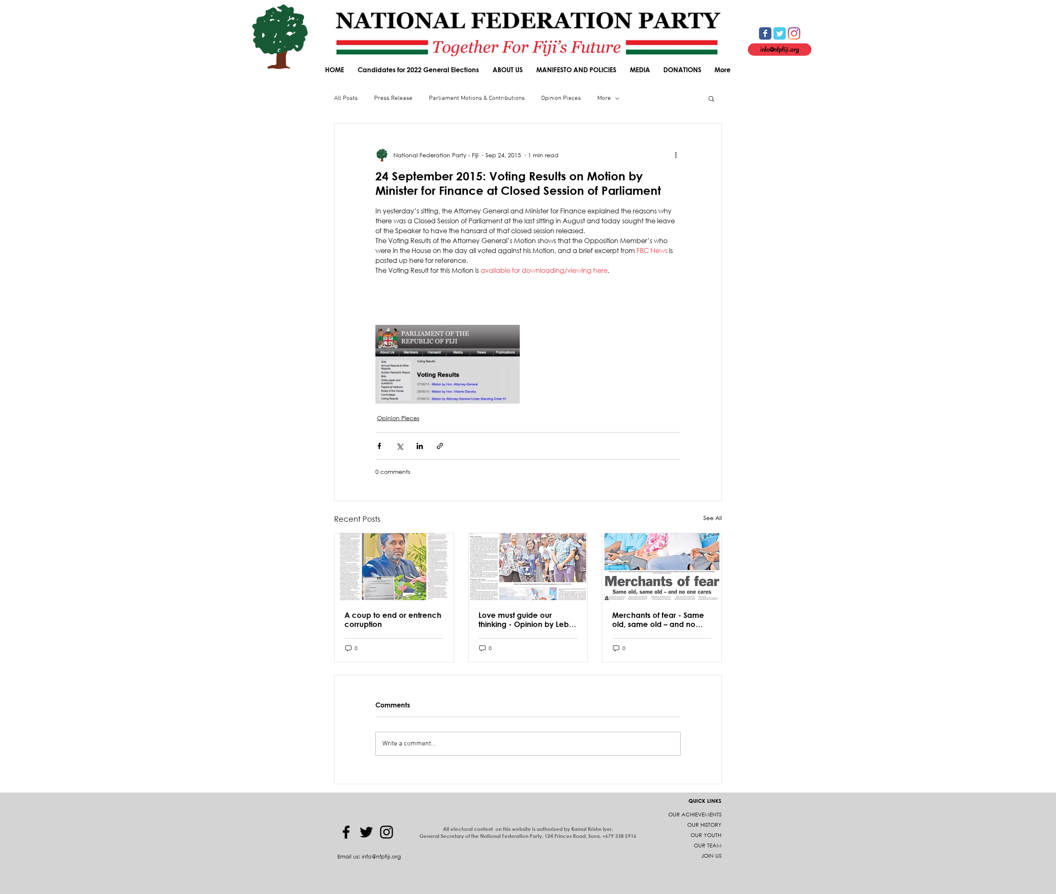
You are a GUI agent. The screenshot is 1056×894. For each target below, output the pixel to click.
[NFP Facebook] (765, 33)
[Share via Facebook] (379, 446)
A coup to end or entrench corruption (392, 619)
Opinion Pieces (561, 98)
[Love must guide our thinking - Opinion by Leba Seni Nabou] (528, 566)
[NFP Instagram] (794, 33)
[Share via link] (440, 446)
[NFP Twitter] (779, 33)
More (604, 98)
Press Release (393, 98)
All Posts (346, 98)
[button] (508, 69)
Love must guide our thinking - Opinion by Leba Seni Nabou (526, 619)
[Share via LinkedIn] (420, 446)
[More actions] (676, 155)
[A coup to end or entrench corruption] (394, 566)
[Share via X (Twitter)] (399, 446)
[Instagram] (386, 832)
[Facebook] (346, 832)
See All (712, 518)
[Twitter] (366, 832)
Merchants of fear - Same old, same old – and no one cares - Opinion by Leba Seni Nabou (658, 619)
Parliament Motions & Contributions (477, 98)
